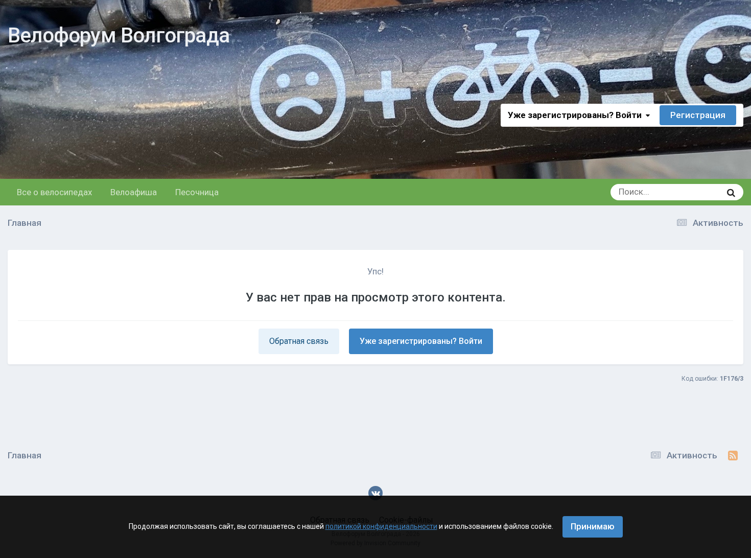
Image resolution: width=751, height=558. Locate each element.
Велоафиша (133, 192)
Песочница (197, 192)
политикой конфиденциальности (381, 526)
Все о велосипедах (54, 192)
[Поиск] (731, 192)
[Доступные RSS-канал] (732, 456)
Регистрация (697, 115)
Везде (696, 192)
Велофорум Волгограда (118, 36)
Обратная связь (298, 341)
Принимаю (593, 526)
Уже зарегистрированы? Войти (577, 115)
